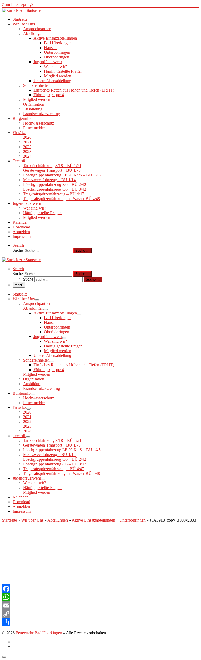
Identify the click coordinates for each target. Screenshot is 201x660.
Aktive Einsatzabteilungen (93, 520)
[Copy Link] (100, 614)
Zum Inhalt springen (19, 4)
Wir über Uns (32, 520)
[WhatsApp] (100, 597)
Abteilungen (57, 520)
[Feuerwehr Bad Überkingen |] (21, 10)
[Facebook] (100, 588)
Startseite (9, 520)
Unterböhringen (132, 520)
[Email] (100, 605)
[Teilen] (100, 622)
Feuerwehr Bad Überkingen (39, 633)
